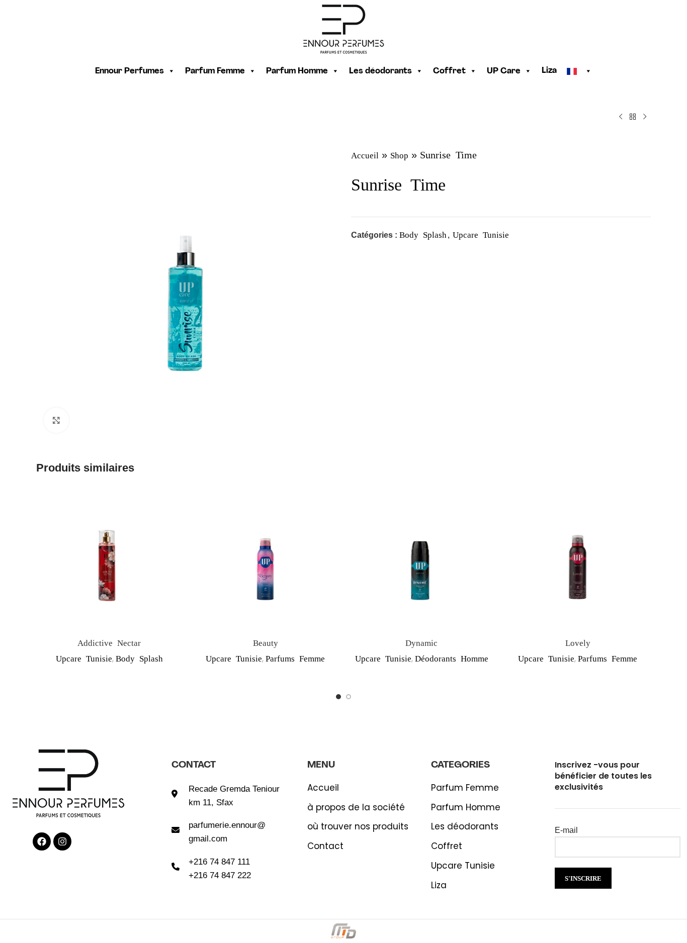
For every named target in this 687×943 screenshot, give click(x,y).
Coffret (449, 71)
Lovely (577, 642)
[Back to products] (633, 117)
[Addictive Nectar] (109, 559)
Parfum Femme (215, 71)
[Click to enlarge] (56, 420)
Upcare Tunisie (481, 234)
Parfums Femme (295, 657)
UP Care (504, 71)
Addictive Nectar (109, 642)
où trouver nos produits (357, 826)
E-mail (566, 830)
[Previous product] (621, 117)
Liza (549, 71)
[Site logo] (343, 28)
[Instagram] (62, 841)
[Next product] (645, 117)
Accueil (365, 154)
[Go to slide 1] (338, 696)
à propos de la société (356, 807)
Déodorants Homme (451, 657)
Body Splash (423, 234)
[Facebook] (42, 841)
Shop (399, 154)
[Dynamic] (422, 559)
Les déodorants (380, 71)
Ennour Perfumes (129, 71)
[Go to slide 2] (348, 696)
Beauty (265, 642)
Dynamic (421, 642)
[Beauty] (266, 559)
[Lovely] (578, 559)
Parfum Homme (297, 71)
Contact (325, 846)
